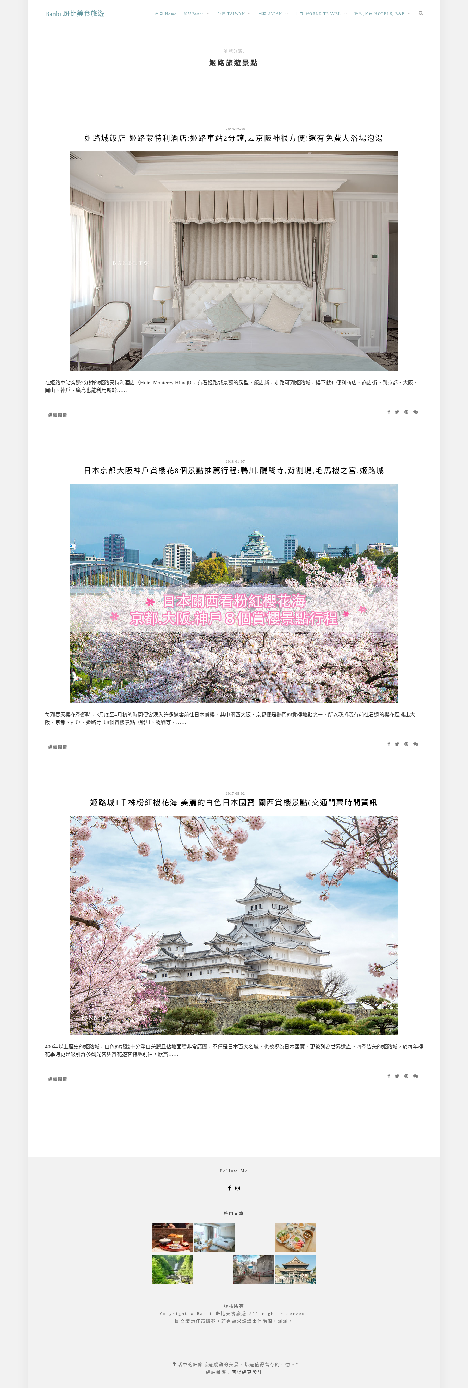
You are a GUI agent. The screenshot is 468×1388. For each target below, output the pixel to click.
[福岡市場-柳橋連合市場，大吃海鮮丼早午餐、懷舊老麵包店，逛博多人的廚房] (295, 1238)
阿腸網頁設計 (247, 1372)
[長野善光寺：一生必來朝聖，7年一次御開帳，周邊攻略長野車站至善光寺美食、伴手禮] (295, 1270)
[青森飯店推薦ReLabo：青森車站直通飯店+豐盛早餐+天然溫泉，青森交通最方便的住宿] (214, 1238)
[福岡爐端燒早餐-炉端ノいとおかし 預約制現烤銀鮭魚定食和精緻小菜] (172, 1238)
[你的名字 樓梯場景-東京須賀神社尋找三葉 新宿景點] (253, 1270)
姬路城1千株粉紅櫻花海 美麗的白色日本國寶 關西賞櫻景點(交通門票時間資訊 (234, 802)
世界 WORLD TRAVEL (318, 14)
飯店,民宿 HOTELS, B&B (379, 14)
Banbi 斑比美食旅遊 (74, 13)
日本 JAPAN (270, 14)
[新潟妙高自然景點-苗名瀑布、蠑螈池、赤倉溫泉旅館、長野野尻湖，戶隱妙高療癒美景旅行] (172, 1270)
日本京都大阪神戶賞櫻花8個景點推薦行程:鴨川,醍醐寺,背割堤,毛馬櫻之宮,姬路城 (234, 470)
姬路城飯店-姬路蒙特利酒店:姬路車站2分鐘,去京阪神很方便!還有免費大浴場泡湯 (234, 138)
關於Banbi (194, 14)
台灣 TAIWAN (231, 14)
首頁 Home (166, 14)
